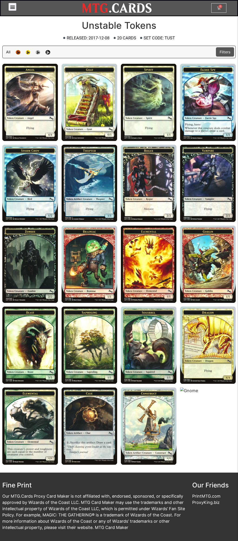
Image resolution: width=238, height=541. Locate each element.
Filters (225, 52)
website (85, 527)
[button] (12, 7)
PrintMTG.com (206, 496)
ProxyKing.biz (206, 502)
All (8, 52)
